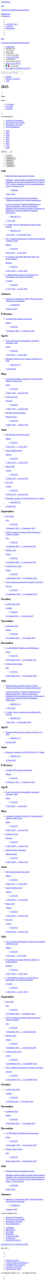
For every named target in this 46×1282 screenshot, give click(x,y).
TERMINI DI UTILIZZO (15, 1265)
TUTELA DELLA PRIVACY (17, 1263)
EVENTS (10, 161)
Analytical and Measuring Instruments (15, 10)
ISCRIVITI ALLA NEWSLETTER (14, 1244)
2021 (7, 141)
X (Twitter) (10, 104)
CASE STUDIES (12, 57)
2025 (7, 133)
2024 (7, 135)
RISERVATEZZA (12, 1260)
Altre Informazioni (12, 1224)
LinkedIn (9, 109)
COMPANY (10, 166)
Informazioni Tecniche (14, 1222)
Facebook (9, 106)
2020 (7, 144)
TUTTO (9, 156)
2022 (7, 139)
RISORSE (10, 1234)
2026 (7, 131)
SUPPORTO (10, 1238)
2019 (7, 146)
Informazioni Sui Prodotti (15, 1219)
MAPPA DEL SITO (13, 1269)
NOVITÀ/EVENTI (13, 64)
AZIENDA (10, 1228)
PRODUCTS (11, 158)
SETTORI (10, 1232)
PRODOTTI (10, 1230)
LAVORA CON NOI (14, 1267)
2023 (7, 137)
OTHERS (10, 163)
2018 (7, 148)
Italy (2, 6)
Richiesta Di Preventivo (14, 1217)
